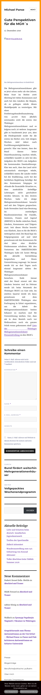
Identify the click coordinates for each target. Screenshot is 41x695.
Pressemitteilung (12, 335)
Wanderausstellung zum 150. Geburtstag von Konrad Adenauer (20, 552)
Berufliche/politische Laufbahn (18, 669)
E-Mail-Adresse (12, 415)
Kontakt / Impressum (14, 680)
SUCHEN (30, 510)
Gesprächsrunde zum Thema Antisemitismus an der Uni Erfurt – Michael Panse (19, 633)
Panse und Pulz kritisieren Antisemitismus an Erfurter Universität (20, 640)
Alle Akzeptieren (11, 692)
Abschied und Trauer (13, 583)
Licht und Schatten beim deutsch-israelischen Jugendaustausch (18, 533)
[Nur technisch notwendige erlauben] (38, 688)
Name (7, 404)
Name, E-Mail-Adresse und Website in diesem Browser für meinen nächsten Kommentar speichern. (19, 441)
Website (8, 426)
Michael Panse (14, 9)
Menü (32, 10)
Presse (7, 657)
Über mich (9, 674)
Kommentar (10, 370)
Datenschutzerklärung (29, 692)
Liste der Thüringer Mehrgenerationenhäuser (20, 328)
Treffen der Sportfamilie (18, 540)
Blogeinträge (10, 663)
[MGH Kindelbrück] (20, 58)
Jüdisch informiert (15, 544)
